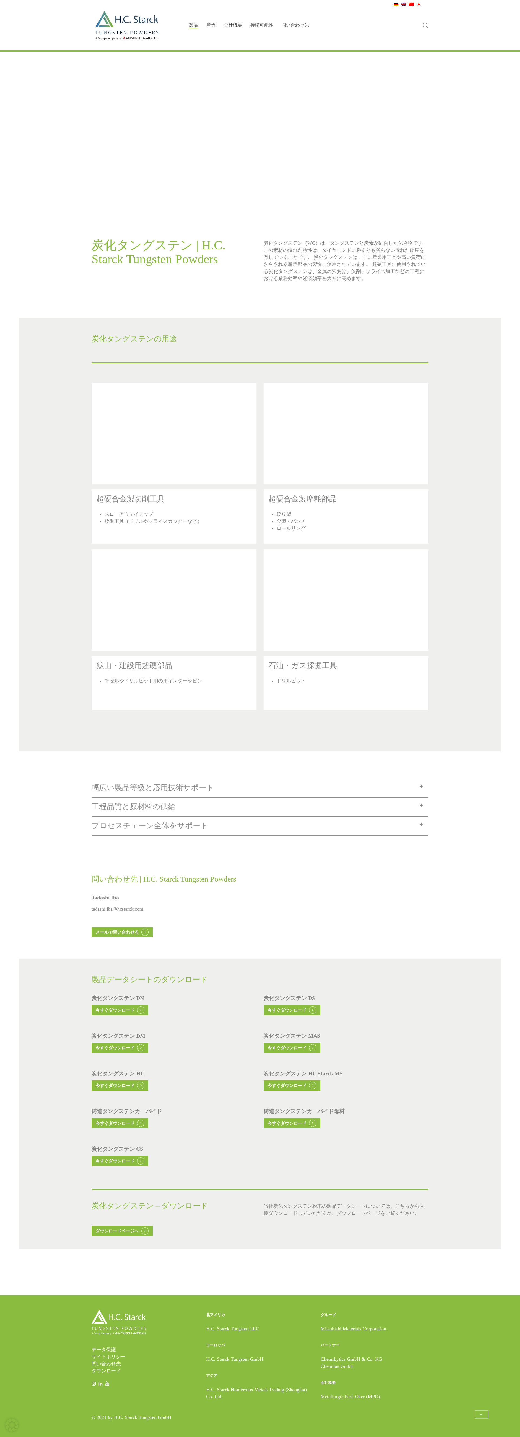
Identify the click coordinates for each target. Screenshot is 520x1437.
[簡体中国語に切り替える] (410, 4)
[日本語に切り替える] (417, 4)
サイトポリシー (109, 1356)
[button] (481, 1414)
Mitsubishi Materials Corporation (353, 1328)
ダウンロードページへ (117, 1231)
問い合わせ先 (106, 1363)
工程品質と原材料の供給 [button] (134, 806)
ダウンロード (106, 1371)
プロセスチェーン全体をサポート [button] (150, 825)
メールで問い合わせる (117, 932)
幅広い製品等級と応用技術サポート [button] (153, 787)
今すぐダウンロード (115, 1010)
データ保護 (104, 1349)
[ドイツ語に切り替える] (394, 4)
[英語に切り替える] (402, 4)
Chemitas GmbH (337, 1366)
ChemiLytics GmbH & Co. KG (351, 1359)
